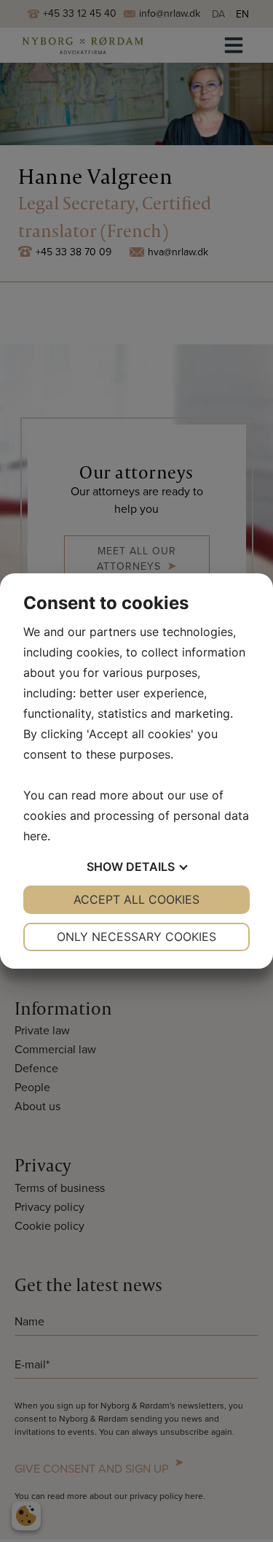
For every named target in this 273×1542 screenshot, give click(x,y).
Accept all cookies (136, 899)
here (35, 836)
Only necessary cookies (136, 936)
